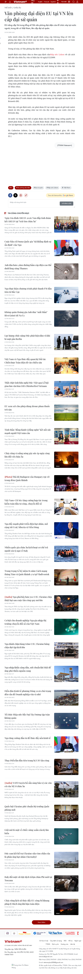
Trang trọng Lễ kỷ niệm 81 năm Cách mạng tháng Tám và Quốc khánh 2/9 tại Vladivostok (27, 572)
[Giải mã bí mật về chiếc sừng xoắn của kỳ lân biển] (66, 836)
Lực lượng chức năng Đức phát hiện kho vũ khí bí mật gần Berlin (27, 337)
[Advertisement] (41, 164)
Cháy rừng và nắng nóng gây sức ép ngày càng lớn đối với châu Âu (27, 455)
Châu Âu (17, 8)
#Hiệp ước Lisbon (52, 188)
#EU (10, 188)
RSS (65, 941)
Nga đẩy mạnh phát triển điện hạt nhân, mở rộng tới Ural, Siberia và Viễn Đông (26, 525)
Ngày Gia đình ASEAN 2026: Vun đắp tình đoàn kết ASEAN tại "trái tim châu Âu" (28, 219)
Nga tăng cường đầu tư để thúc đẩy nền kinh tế (28, 738)
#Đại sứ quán (38, 188)
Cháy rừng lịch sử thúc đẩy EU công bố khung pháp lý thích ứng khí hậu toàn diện (27, 902)
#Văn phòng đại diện (23, 188)
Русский (63, 1)
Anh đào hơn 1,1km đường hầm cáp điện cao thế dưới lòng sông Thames (28, 266)
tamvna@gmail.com (45, 956)
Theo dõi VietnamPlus (55, 195)
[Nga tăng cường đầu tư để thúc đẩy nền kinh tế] (66, 744)
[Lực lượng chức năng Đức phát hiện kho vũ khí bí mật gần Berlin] (66, 342)
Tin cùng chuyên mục (18, 213)
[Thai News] (7, 933)
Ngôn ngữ (77, 941)
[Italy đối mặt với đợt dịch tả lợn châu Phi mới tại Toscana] (66, 883)
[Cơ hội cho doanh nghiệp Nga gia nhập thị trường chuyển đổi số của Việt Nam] (66, 627)
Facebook (10, 195)
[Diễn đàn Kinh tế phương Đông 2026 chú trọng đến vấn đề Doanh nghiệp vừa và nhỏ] (66, 697)
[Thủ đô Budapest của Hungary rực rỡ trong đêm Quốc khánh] (66, 483)
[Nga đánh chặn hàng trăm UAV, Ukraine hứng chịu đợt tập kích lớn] (66, 650)
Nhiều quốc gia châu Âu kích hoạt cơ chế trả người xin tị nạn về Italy (26, 549)
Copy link (26, 195)
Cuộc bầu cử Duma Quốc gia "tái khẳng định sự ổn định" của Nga (28, 243)
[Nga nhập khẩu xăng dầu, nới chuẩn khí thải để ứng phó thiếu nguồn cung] (66, 674)
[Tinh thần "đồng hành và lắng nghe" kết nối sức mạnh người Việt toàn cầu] (66, 436)
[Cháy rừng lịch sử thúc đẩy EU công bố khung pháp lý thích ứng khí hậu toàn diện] (66, 907)
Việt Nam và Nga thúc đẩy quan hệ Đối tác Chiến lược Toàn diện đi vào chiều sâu (25, 361)
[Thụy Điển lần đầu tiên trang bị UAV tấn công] (66, 767)
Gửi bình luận (66, 203)
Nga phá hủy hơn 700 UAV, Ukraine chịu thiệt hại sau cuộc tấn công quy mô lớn (28, 598)
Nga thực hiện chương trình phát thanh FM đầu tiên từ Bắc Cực (28, 290)
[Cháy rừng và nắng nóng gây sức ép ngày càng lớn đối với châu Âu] (66, 460)
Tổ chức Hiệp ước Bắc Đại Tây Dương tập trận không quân (27, 716)
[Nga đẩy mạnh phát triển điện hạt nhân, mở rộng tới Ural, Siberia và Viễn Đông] (66, 530)
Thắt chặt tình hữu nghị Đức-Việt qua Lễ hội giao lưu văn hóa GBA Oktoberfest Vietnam (27, 384)
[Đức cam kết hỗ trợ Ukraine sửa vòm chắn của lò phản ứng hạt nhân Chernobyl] (66, 860)
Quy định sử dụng (56, 941)
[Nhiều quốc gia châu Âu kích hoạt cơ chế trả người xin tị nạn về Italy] (66, 554)
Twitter (15, 195)
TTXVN (48, 944)
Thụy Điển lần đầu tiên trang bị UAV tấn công (27, 760)
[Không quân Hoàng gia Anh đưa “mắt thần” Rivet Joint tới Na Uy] (66, 318)
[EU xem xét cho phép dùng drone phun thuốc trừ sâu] (66, 413)
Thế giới (8, 8)
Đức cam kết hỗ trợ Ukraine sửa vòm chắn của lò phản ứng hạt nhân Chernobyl (27, 855)
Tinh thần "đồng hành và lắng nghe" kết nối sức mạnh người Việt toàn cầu (28, 431)
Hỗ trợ (70, 941)
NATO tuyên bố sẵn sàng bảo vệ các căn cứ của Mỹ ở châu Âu (28, 784)
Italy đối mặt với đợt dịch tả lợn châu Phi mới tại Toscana (28, 878)
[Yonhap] (33, 933)
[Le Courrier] (63, 933)
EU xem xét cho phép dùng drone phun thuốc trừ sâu (27, 408)
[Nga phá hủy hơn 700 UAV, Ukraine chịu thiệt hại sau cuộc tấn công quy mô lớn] (66, 603)
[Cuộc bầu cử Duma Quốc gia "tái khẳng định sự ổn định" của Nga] (66, 248)
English (40, 2)
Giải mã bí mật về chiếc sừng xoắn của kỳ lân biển (27, 831)
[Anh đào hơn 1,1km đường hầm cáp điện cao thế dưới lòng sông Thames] (66, 271)
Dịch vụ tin (55, 944)
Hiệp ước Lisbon (57, 54)
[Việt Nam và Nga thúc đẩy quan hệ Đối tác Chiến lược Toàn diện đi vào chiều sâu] (66, 365)
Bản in (21, 195)
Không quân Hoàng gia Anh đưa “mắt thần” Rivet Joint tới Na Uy (26, 314)
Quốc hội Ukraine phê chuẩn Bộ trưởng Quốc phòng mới (27, 808)
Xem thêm (41, 922)
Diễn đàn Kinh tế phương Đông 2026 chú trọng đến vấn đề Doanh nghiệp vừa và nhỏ (28, 692)
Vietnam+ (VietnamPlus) (20, 1)
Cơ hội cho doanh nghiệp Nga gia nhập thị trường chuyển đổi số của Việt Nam (25, 622)
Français (46, 2)
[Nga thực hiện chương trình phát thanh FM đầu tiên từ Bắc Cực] (66, 295)
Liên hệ (72, 944)
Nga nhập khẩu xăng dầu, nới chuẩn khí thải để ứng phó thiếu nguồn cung (28, 669)
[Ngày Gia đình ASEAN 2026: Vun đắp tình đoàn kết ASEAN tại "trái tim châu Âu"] (66, 224)
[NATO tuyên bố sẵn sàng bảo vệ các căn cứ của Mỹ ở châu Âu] (66, 789)
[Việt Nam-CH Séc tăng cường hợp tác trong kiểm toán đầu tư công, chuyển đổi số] (66, 507)
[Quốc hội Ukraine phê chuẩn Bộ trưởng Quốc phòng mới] (66, 813)
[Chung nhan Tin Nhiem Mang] (21, 966)
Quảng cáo (64, 944)
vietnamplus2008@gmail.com (53, 962)
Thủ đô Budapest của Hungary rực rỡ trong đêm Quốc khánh (27, 478)
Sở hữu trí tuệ (43, 941)
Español (53, 2)
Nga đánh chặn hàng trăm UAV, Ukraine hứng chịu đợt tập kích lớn (27, 645)
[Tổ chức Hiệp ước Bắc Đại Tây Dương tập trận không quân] (66, 721)
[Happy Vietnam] (18, 933)
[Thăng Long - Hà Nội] (69, 2)
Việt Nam (67, 188)
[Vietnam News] (49, 933)
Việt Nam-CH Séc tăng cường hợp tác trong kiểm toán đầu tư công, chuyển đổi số (26, 502)
